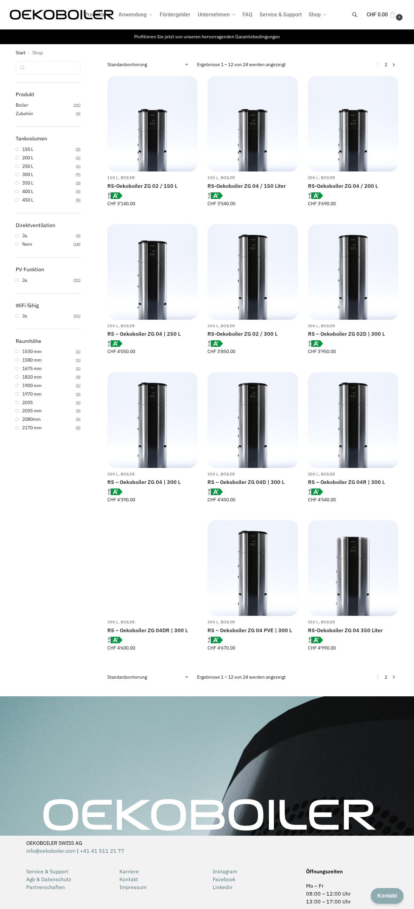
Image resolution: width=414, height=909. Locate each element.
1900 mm (32, 385)
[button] (385, 15)
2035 (27, 402)
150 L (112, 177)
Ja (24, 236)
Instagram (225, 871)
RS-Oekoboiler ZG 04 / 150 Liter (246, 186)
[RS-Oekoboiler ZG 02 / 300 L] (252, 272)
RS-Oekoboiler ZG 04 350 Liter (345, 630)
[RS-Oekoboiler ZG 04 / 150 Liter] (252, 123)
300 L (213, 326)
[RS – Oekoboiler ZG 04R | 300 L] (353, 420)
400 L (27, 191)
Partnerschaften (45, 887)
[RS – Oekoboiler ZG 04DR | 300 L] (152, 568)
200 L (313, 177)
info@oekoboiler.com (51, 850)
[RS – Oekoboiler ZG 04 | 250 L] (152, 272)
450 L (27, 200)
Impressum (133, 887)
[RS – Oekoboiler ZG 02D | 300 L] (353, 272)
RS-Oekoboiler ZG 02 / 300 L (242, 333)
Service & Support (47, 871)
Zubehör (24, 113)
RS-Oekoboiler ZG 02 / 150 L (142, 186)
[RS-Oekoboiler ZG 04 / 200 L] (353, 123)
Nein (27, 244)
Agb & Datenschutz (48, 879)
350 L (313, 622)
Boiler (128, 177)
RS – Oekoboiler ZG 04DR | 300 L (147, 630)
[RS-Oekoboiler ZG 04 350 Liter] (353, 568)
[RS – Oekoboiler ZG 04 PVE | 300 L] (252, 568)
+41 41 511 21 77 (102, 850)
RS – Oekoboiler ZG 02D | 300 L (346, 333)
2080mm (31, 419)
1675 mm (32, 368)
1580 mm (32, 360)
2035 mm (32, 411)
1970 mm (32, 394)
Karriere (129, 871)
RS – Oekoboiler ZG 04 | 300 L (144, 482)
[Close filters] (82, 65)
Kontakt (128, 879)
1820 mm (32, 377)
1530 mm (32, 351)
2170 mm (32, 428)
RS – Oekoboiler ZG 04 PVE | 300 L (249, 630)
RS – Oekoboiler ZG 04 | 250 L (144, 333)
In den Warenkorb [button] (153, 218)
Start (21, 53)
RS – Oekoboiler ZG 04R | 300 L (346, 482)
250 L (112, 326)
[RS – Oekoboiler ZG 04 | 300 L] (152, 420)
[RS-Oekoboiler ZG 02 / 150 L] (152, 123)
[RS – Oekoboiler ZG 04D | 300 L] (252, 420)
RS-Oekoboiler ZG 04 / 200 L (343, 186)
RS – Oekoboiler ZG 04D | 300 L (245, 482)
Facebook (224, 879)
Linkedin (222, 887)
